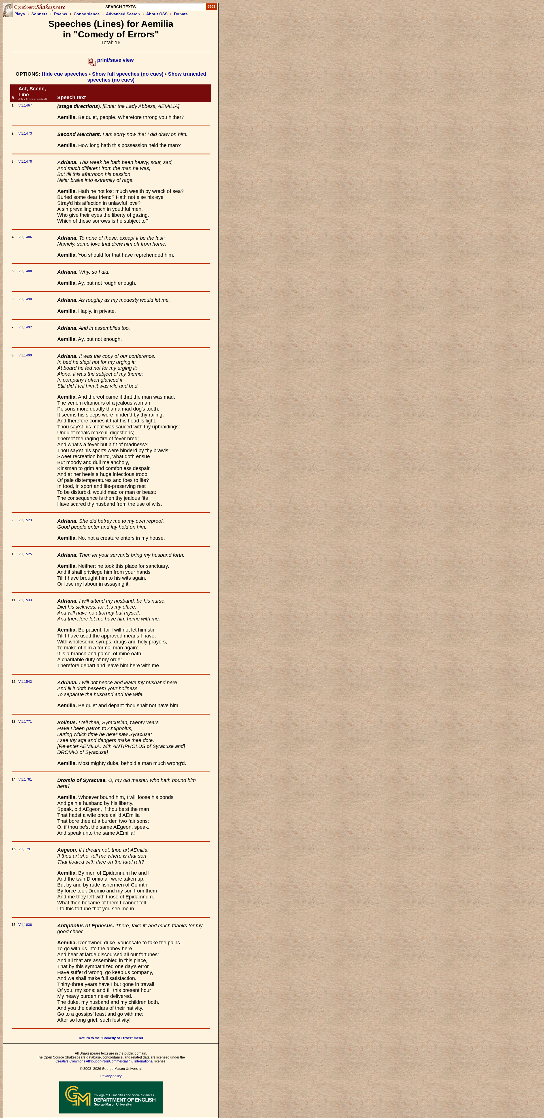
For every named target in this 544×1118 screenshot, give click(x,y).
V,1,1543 (25, 682)
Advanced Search (123, 14)
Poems (60, 14)
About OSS (156, 14)
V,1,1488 (25, 271)
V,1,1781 (25, 779)
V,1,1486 (25, 237)
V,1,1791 (25, 849)
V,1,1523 (25, 520)
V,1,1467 (25, 105)
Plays (19, 14)
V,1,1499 (25, 355)
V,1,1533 (25, 600)
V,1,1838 (25, 925)
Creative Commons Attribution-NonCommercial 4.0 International (105, 1061)
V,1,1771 (25, 722)
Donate (181, 14)
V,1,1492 (25, 327)
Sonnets (39, 14)
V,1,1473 (25, 133)
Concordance (87, 14)
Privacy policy (111, 1076)
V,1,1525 (25, 554)
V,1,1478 (25, 161)
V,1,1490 (25, 299)
